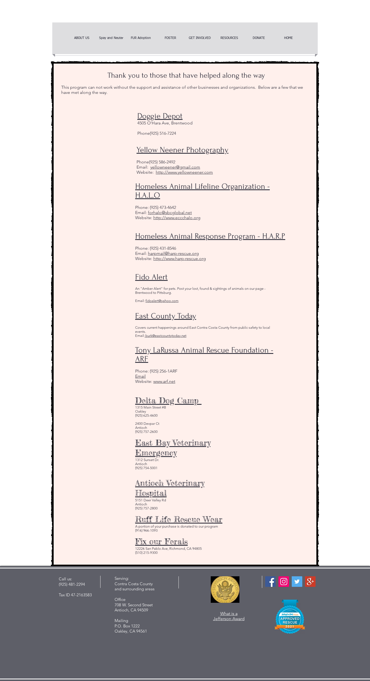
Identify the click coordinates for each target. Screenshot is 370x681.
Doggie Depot (160, 115)
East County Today (165, 315)
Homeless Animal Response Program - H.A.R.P (210, 236)
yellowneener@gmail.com (175, 167)
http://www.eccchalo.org (176, 217)
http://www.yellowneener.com (184, 172)
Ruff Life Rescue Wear (178, 519)
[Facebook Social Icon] (270, 581)
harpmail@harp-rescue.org (173, 253)
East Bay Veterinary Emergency (172, 448)
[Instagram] (283, 581)
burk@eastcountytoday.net (165, 336)
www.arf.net (164, 381)
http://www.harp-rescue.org (179, 258)
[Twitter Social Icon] (297, 581)
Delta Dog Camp (168, 400)
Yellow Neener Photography (182, 149)
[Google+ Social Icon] (310, 581)
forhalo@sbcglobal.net (170, 212)
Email (140, 376)
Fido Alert (151, 276)
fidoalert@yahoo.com (161, 301)
